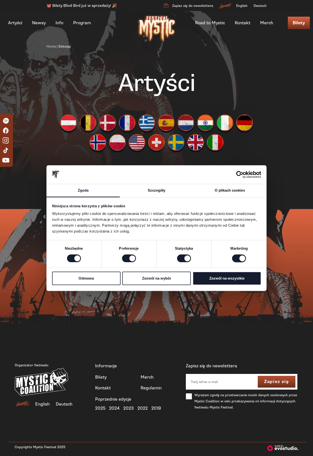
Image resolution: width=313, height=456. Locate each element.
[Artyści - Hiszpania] (166, 122)
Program (82, 22)
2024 (114, 408)
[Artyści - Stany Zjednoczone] (137, 142)
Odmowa (86, 278)
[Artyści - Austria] (68, 122)
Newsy (39, 22)
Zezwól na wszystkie (227, 278)
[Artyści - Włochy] (215, 142)
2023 (128, 408)
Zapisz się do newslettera (192, 6)
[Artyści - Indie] (205, 122)
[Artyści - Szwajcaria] (156, 142)
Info (59, 22)
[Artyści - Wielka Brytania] (195, 142)
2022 (142, 408)
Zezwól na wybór (156, 278)
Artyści (15, 22)
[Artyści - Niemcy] (244, 122)
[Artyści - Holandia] (186, 122)
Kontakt (242, 22)
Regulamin (151, 388)
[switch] (129, 258)
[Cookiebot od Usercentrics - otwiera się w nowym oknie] (239, 174)
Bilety (299, 23)
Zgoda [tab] (83, 190)
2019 (156, 408)
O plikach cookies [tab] (230, 190)
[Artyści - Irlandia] (225, 122)
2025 (100, 408)
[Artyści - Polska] (117, 142)
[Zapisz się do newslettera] (166, 5)
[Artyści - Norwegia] (97, 142)
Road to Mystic (210, 22)
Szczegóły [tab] (156, 190)
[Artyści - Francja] (127, 122)
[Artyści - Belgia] (88, 122)
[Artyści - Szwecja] (176, 142)
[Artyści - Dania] (107, 122)
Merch (266, 22)
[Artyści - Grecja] (146, 122)
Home (51, 46)
